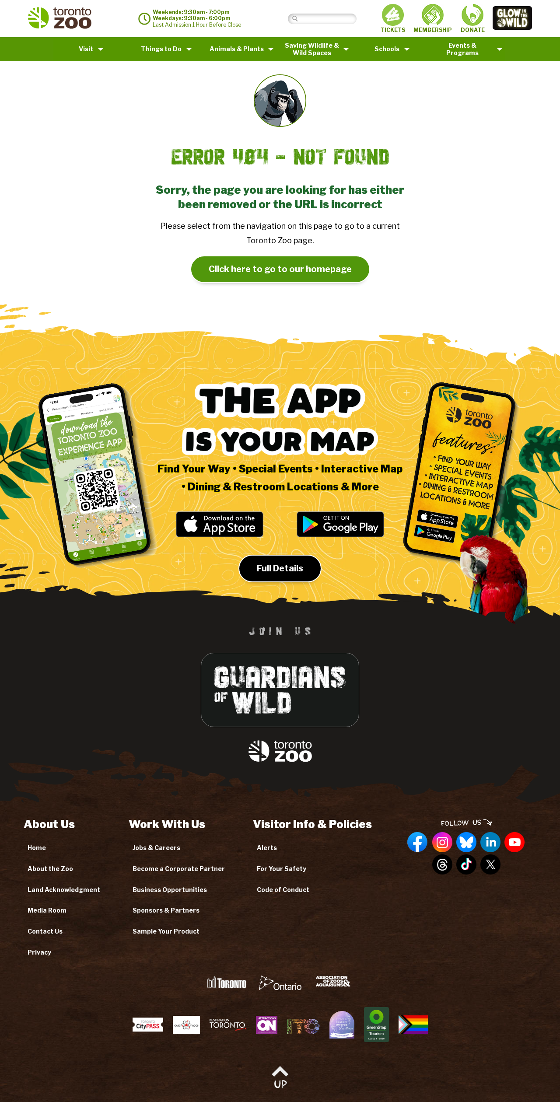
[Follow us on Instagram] (442, 842)
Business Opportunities (170, 889)
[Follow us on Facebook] (417, 842)
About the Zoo (50, 868)
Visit (86, 48)
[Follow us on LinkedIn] (490, 842)
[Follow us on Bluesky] (466, 842)
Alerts (267, 847)
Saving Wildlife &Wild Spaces (312, 49)
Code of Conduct (283, 889)
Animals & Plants (237, 48)
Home (37, 847)
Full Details (280, 568)
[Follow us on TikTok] (466, 864)
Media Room (47, 910)
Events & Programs (462, 49)
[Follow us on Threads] (442, 864)
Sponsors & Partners (166, 910)
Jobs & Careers (156, 847)
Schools (386, 48)
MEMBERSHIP (432, 30)
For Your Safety (281, 868)
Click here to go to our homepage (280, 269)
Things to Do (161, 48)
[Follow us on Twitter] (490, 864)
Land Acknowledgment (64, 889)
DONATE (473, 30)
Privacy (39, 952)
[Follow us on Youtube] (514, 842)
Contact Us (45, 931)
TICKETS (393, 30)
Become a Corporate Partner (179, 868)
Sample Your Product (166, 931)
